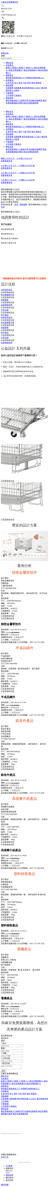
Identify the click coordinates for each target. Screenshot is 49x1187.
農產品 (38, 83)
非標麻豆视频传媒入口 (34, 78)
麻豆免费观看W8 (31, 70)
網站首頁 (9, 63)
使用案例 (9, 80)
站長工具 (5, 1157)
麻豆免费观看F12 (33, 1084)
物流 (33, 83)
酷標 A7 (22, 68)
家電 (12, 83)
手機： (4, 1053)
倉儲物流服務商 (35, 100)
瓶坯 (20, 83)
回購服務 (17, 88)
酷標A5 (15, 68)
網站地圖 (5, 1185)
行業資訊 (17, 95)
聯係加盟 (9, 98)
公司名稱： (6, 1058)
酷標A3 (9, 68)
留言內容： (6, 1063)
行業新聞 (9, 93)
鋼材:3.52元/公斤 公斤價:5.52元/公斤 (16, 158)
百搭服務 (9, 88)
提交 (3, 1071)
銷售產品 (9, 75)
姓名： (4, 1043)
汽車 (25, 83)
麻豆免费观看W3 (36, 1081)
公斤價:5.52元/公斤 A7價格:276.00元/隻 (18, 166)
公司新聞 (9, 95)
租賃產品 (9, 65)
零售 (29, 83)
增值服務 (9, 85)
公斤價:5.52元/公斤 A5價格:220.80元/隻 (18, 173)
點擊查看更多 (6, 161)
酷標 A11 (30, 68)
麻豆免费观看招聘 (31, 103)
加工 (16, 83)
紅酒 (8, 83)
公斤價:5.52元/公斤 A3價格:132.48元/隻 (18, 180)
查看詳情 (5, 53)
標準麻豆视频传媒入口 (15, 78)
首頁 (16, 204)
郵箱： (4, 1048)
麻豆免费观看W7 (16, 70)
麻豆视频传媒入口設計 (31, 88)
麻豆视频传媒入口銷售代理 (17, 100)
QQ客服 (9, 1166)
